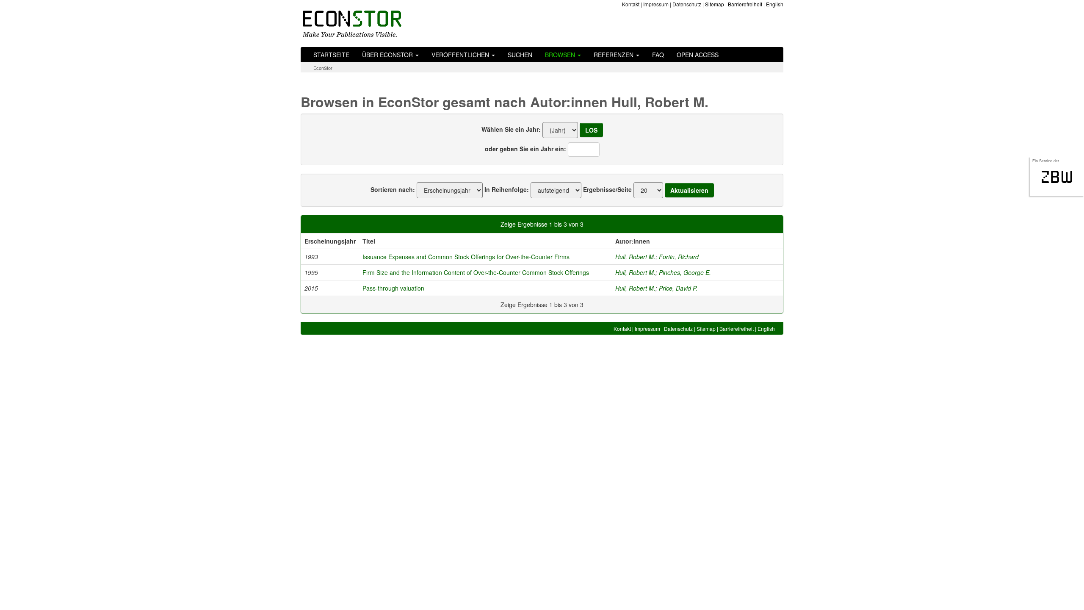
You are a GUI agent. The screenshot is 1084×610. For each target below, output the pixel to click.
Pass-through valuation (393, 288)
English (774, 4)
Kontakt (630, 4)
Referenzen (614, 54)
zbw (1057, 177)
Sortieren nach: (393, 189)
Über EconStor (388, 54)
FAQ (658, 54)
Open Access (698, 54)
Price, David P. (678, 288)
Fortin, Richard (679, 256)
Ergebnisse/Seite (607, 189)
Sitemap (714, 4)
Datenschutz (686, 4)
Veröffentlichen (461, 54)
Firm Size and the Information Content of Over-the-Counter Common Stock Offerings (475, 272)
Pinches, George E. (685, 272)
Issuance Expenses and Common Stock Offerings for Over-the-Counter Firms (466, 256)
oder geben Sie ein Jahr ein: (525, 148)
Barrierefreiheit (745, 4)
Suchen (520, 54)
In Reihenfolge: (506, 189)
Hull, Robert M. (635, 256)
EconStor (322, 67)
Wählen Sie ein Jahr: (511, 129)
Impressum (656, 4)
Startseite (331, 54)
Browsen (561, 54)
